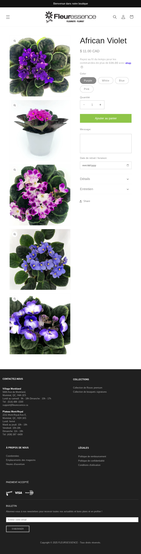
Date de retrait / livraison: (93, 158)
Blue (122, 80)
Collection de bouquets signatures (90, 392)
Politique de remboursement (92, 456)
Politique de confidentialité (91, 460)
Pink (87, 88)
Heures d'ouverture (15, 464)
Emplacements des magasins (21, 460)
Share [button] (86, 201)
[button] (8, 17)
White (105, 80)
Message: (85, 129)
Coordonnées (12, 456)
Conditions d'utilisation (89, 465)
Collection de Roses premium (87, 387)
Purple (88, 80)
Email (9, 516)
